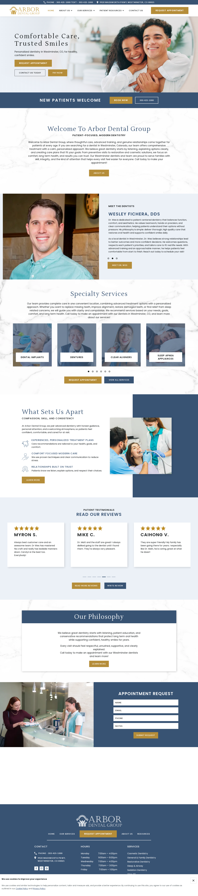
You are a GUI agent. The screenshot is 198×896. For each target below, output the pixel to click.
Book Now (121, 100)
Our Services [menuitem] (84, 10)
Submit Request (145, 735)
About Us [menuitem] (64, 10)
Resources (143, 834)
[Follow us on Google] (47, 868)
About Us (99, 173)
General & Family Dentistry (141, 857)
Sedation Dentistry (137, 870)
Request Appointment (170, 10)
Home (51, 834)
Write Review (115, 585)
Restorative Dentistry (138, 861)
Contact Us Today (30, 73)
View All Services (119, 380)
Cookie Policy (22, 888)
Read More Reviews (86, 585)
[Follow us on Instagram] (41, 868)
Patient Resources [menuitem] (111, 10)
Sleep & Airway (135, 865)
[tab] (108, 258)
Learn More (33, 480)
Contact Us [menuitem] (136, 10)
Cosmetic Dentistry (137, 853)
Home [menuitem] (51, 10)
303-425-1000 (147, 100)
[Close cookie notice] (193, 880)
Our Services (67, 834)
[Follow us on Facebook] (36, 868)
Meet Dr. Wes (119, 265)
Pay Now (58, 73)
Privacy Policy (39, 888)
